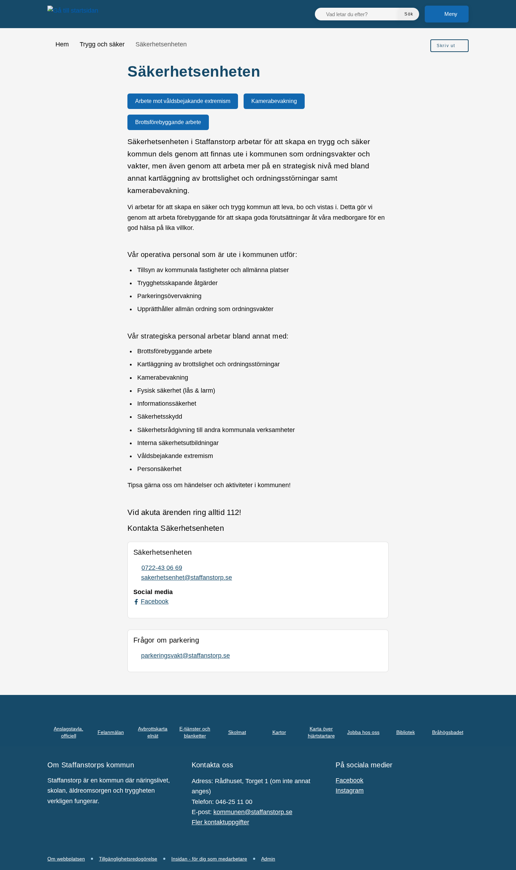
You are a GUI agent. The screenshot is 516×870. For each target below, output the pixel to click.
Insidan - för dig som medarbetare (209, 859)
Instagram (350, 790)
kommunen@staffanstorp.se (252, 812)
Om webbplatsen (66, 859)
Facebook (349, 780)
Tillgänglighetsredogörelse (128, 859)
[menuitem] (449, 45)
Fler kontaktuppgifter (220, 822)
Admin (268, 859)
